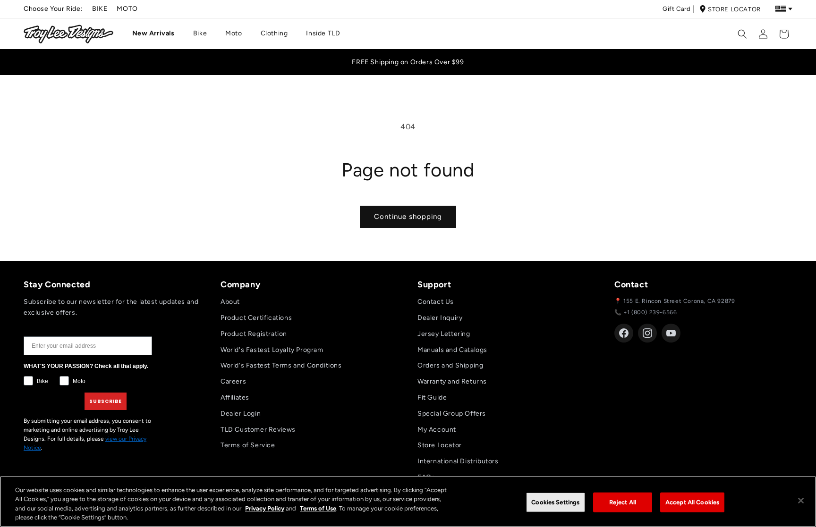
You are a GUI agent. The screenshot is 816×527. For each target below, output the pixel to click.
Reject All (622, 502)
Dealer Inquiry (439, 318)
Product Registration (254, 334)
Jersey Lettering (443, 334)
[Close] (800, 500)
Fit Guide (432, 397)
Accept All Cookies (692, 502)
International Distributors (458, 461)
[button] (157, 33)
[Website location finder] (783, 9)
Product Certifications (256, 318)
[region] (408, 501)
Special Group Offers (451, 414)
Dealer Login (241, 414)
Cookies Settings (555, 502)
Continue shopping (408, 216)
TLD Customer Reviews (258, 430)
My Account (436, 430)
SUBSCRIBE (105, 401)
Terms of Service (248, 445)
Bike (99, 9)
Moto (127, 9)
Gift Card (676, 8)
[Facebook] (623, 333)
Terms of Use (318, 508)
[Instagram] (647, 333)
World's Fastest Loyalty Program (272, 350)
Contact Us (435, 302)
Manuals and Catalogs (452, 350)
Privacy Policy (264, 508)
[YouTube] (671, 333)
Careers (233, 381)
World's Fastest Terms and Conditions (281, 365)
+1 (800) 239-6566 (650, 312)
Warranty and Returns (452, 381)
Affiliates (235, 397)
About (230, 302)
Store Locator (734, 9)
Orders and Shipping (450, 365)
